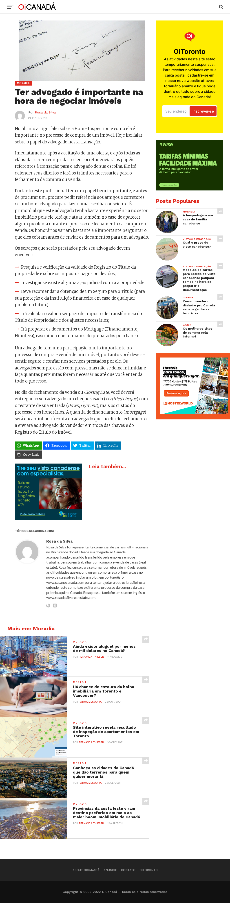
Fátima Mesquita (90, 701)
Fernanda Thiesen (91, 656)
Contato (128, 870)
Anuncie (110, 870)
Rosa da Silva (45, 112)
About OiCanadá (86, 870)
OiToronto (148, 870)
